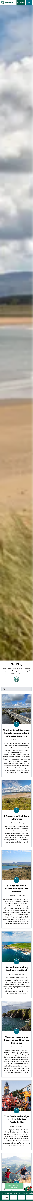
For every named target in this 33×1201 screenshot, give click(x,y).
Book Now (21, 2)
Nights (15, 1193)
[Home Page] (7, 2)
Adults (23, 1193)
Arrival (7, 1193)
